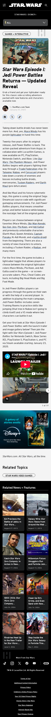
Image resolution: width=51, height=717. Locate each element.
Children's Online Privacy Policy (25, 692)
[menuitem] (4, 5)
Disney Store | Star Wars (25, 701)
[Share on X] (12, 117)
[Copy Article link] (19, 117)
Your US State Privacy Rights (25, 696)
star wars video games (19, 475)
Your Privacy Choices (25, 714)
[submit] (46, 5)
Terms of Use (25, 678)
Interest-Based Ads (25, 709)
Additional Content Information (25, 683)
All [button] (9, 22)
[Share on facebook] (5, 117)
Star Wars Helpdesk (25, 705)
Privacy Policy (25, 687)
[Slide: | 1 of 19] (25, 390)
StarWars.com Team (21, 107)
